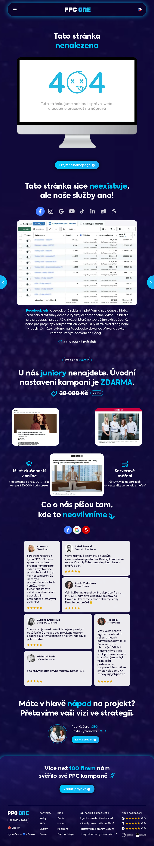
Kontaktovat (84, 740)
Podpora (62, 829)
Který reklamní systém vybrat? (98, 834)
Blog (60, 813)
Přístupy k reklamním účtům (97, 829)
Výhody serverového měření (97, 823)
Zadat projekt (75, 789)
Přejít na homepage (75, 165)
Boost (43, 834)
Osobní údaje (65, 834)
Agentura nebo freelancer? (96, 818)
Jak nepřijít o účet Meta (94, 813)
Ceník (60, 818)
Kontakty (45, 813)
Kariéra (61, 823)
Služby (44, 829)
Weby (43, 818)
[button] (15, 9)
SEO (42, 823)
